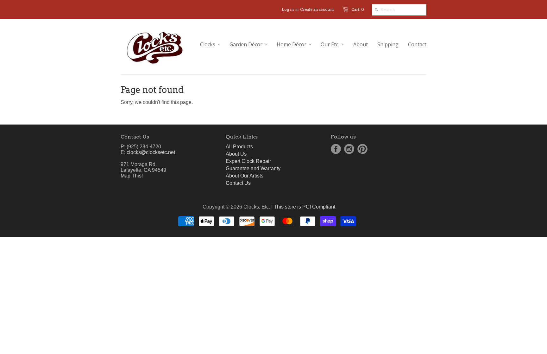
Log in (288, 9)
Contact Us (238, 183)
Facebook (336, 149)
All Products (239, 146)
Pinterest (362, 149)
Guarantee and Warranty (253, 168)
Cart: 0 (357, 9)
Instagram (349, 149)
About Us (236, 154)
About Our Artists (244, 175)
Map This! (132, 175)
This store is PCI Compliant (304, 206)
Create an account (317, 9)
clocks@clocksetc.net (151, 152)
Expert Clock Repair (248, 161)
